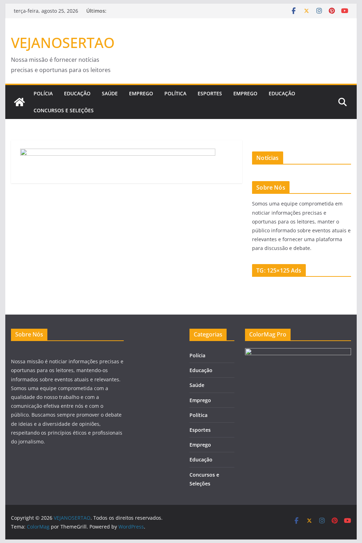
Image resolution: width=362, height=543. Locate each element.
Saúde (110, 93)
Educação (77, 93)
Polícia (43, 93)
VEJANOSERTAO (63, 42)
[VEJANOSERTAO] (19, 102)
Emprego (141, 93)
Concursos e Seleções (64, 110)
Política (175, 93)
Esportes (210, 93)
